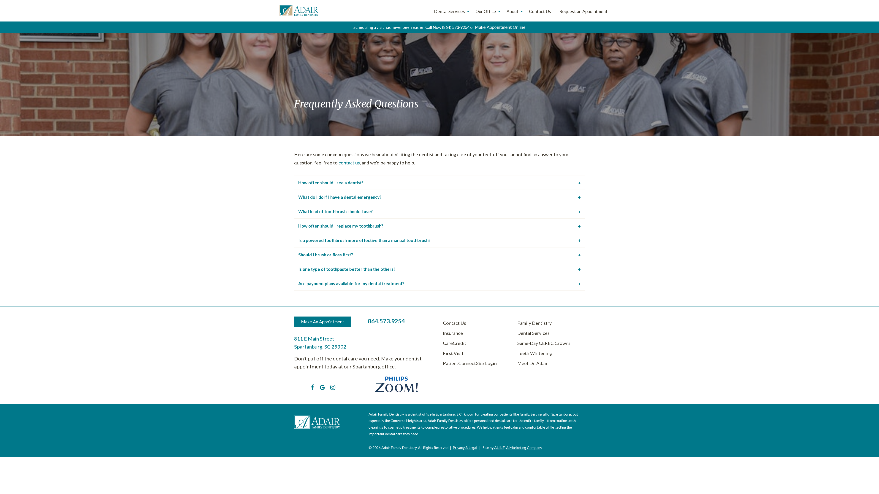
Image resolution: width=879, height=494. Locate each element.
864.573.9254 (386, 321)
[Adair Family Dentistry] (298, 10)
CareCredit (454, 343)
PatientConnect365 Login (470, 363)
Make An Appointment (322, 321)
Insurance (453, 333)
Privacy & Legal (465, 447)
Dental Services (449, 11)
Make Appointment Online (500, 27)
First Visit (453, 353)
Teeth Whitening (534, 353)
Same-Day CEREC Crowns (543, 343)
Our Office (485, 11)
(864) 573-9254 (455, 27)
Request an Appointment (583, 11)
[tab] (439, 182)
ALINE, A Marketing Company (518, 447)
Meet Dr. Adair (532, 363)
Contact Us (540, 11)
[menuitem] (450, 11)
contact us (349, 162)
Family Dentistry (534, 323)
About (512, 11)
